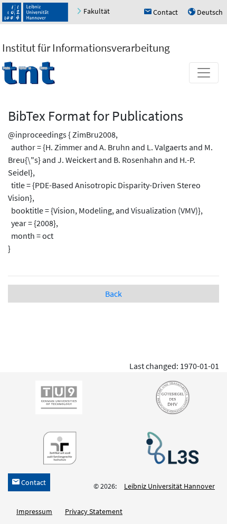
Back (113, 293)
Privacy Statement (93, 511)
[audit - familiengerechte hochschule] (57, 447)
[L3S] (170, 447)
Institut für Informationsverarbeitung (86, 48)
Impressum (34, 511)
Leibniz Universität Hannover (169, 486)
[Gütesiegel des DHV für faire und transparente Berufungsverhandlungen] (171, 397)
